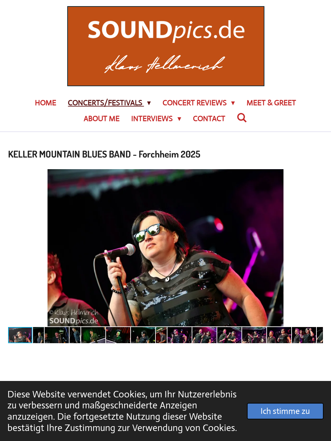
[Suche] (242, 118)
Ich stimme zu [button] (285, 411)
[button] (317, 175)
